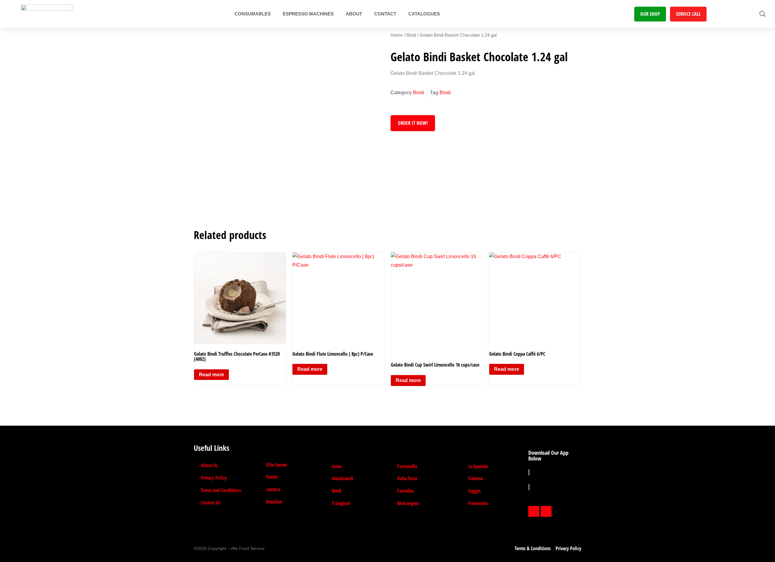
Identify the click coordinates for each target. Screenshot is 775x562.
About (354, 13)
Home (397, 35)
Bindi (411, 35)
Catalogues (424, 13)
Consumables (253, 13)
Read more (211, 374)
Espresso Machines (308, 13)
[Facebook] (533, 511)
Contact (385, 13)
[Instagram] (546, 511)
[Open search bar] (763, 14)
